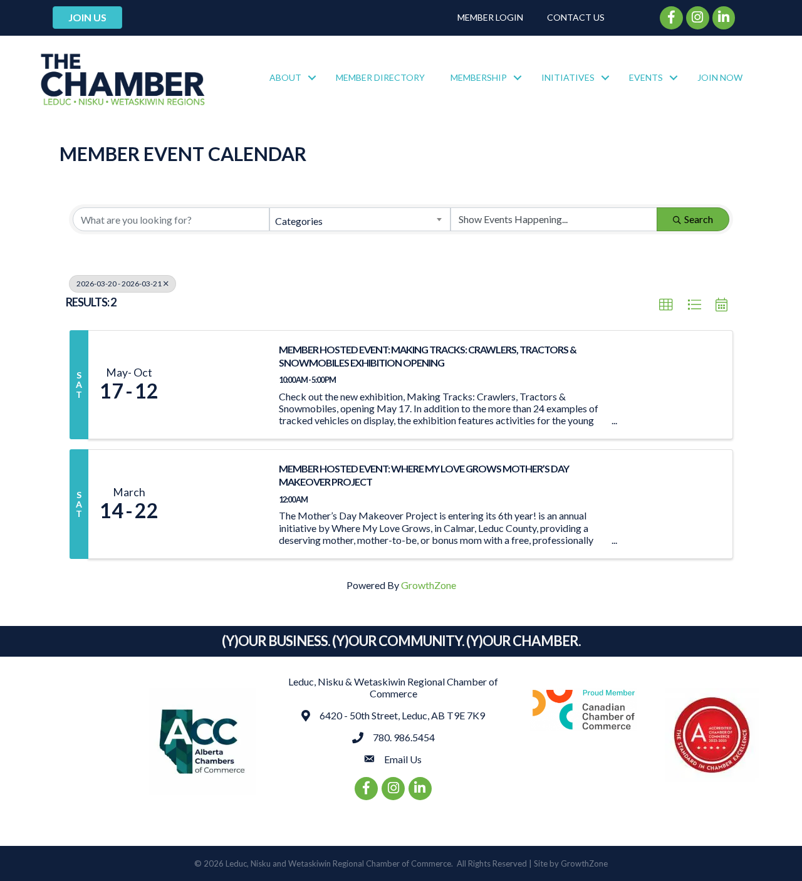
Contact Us (576, 17)
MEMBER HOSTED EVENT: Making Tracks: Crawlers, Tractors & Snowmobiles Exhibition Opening (427, 355)
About (285, 77)
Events (646, 77)
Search (698, 219)
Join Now (719, 77)
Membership (478, 77)
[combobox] (359, 219)
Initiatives (568, 77)
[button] (666, 305)
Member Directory (380, 77)
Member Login (490, 17)
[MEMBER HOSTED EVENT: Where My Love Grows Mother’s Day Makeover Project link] (218, 504)
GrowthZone (428, 585)
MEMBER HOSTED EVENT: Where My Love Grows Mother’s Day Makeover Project (424, 474)
